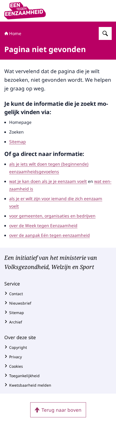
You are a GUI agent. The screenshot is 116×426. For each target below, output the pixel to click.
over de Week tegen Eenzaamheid (43, 226)
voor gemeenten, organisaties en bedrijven (52, 216)
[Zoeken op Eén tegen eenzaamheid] (105, 33)
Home (15, 33)
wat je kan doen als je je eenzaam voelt (48, 181)
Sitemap (17, 142)
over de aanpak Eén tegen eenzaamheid (49, 235)
